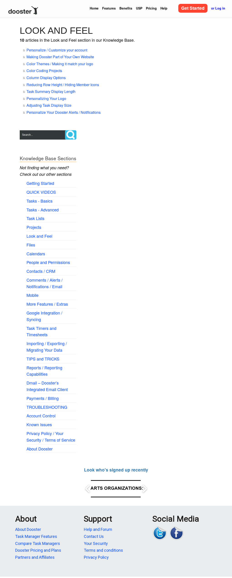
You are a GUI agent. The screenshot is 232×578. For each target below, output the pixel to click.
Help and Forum (98, 529)
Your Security (96, 543)
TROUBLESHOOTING (47, 407)
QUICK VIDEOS (41, 192)
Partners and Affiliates (35, 557)
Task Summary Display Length (51, 91)
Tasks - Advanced (43, 210)
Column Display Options (46, 77)
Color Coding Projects (44, 70)
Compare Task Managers (37, 543)
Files (31, 245)
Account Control (41, 415)
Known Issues (39, 424)
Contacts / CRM (41, 271)
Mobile (33, 295)
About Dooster (40, 449)
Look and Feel (39, 236)
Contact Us (94, 536)
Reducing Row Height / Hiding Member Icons (63, 84)
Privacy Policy (96, 557)
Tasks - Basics (40, 201)
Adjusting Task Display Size (49, 105)
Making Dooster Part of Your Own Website (60, 56)
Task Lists (35, 218)
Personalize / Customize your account (57, 50)
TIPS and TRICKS (43, 359)
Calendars (36, 253)
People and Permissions (48, 262)
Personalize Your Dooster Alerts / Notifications (64, 112)
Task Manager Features (36, 536)
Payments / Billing (43, 398)
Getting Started (40, 183)
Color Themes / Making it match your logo (60, 63)
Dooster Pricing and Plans (38, 550)
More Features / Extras (47, 304)
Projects (34, 227)
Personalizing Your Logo (46, 98)
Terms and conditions (103, 550)
